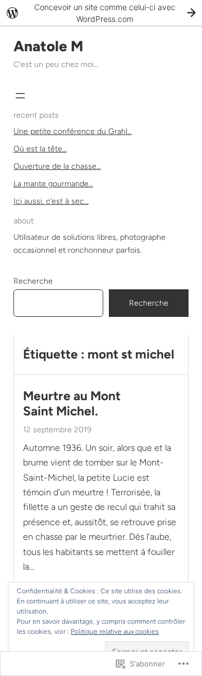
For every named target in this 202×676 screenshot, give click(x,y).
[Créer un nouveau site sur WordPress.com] (101, 12)
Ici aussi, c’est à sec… (51, 201)
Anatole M (48, 46)
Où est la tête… (40, 149)
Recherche (33, 281)
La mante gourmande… (53, 184)
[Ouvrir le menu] (20, 95)
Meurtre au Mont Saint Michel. (72, 403)
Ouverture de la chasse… (57, 166)
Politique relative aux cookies (115, 631)
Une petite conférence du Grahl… (72, 131)
